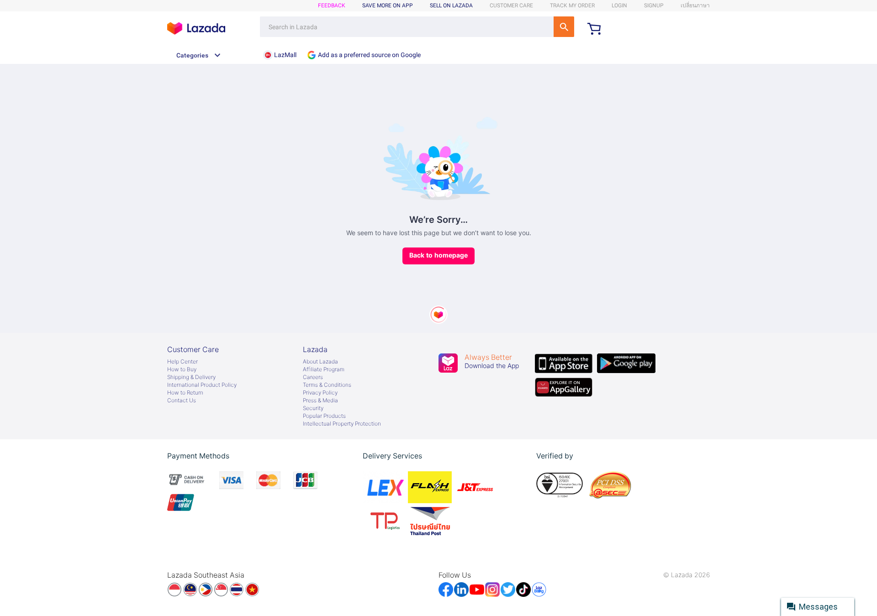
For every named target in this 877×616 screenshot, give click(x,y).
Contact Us (181, 400)
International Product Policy (202, 385)
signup (654, 5)
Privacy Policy (320, 393)
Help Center (182, 362)
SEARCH (564, 26)
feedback (331, 5)
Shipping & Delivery (191, 377)
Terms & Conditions (327, 385)
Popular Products (324, 416)
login (619, 5)
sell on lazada (451, 5)
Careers (313, 377)
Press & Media (320, 400)
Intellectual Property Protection (342, 424)
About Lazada (320, 362)
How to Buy (181, 369)
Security (313, 408)
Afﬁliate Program (323, 369)
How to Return (185, 393)
